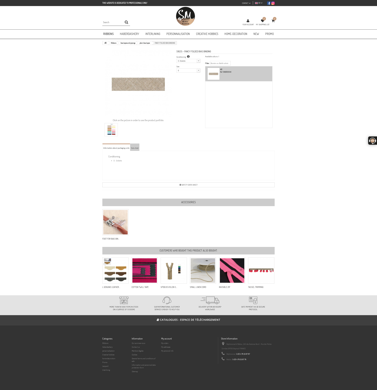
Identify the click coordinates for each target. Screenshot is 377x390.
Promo (105, 362)
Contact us (136, 347)
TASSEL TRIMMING (255, 287)
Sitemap (135, 371)
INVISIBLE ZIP (224, 287)
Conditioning (181, 57)
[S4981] (261, 270)
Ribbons (105, 343)
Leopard (105, 366)
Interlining (106, 370)
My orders (164, 343)
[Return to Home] (105, 43)
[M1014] (174, 270)
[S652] (203, 270)
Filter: (207, 63)
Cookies (134, 354)
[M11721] (115, 270)
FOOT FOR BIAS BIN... (111, 239)
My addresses (165, 347)
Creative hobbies (108, 354)
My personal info (167, 351)
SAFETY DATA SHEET (189, 185)
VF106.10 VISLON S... (169, 287)
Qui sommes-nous (138, 343)
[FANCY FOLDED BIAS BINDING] (111, 129)
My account (166, 338)
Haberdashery (107, 347)
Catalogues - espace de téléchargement (189, 319)
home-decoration (108, 358)
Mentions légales (137, 351)
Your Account (248, 24)
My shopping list (262, 24)
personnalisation (108, 351)
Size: (178, 66)
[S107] (145, 270)
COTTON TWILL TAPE (140, 287)
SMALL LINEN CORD (198, 287)
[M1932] (232, 270)
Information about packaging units (116, 148)
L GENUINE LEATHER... (111, 287)
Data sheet (135, 148)
